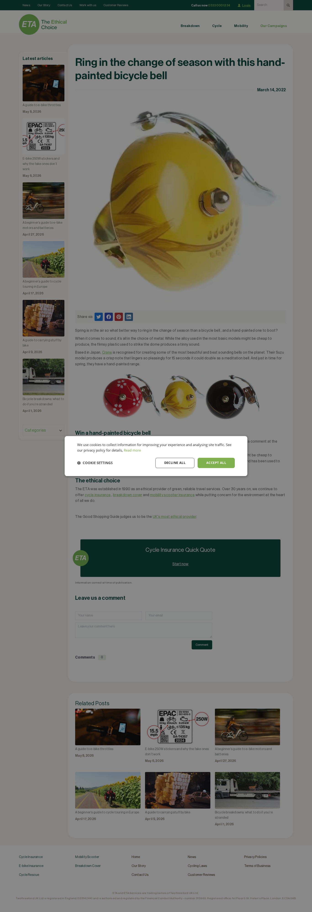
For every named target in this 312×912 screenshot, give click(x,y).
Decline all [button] (174, 462)
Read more (132, 450)
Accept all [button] (216, 462)
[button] (95, 463)
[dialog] (156, 456)
